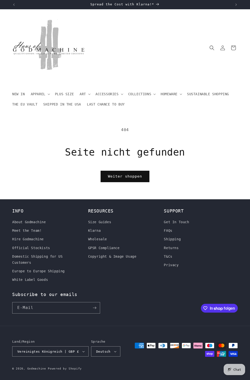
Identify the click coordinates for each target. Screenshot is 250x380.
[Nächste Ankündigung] (236, 4)
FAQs (168, 230)
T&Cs (168, 256)
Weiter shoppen (125, 176)
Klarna (94, 230)
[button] (40, 94)
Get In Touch (176, 222)
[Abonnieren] (94, 308)
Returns (171, 248)
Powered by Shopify (65, 368)
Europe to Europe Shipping (38, 271)
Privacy (171, 265)
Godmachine (36, 368)
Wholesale (97, 239)
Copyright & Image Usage (112, 256)
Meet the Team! (27, 230)
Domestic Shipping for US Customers (37, 259)
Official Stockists (31, 248)
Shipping (172, 239)
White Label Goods (30, 280)
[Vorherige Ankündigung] (14, 4)
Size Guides (99, 222)
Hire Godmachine (28, 239)
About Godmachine (29, 222)
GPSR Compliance (104, 248)
